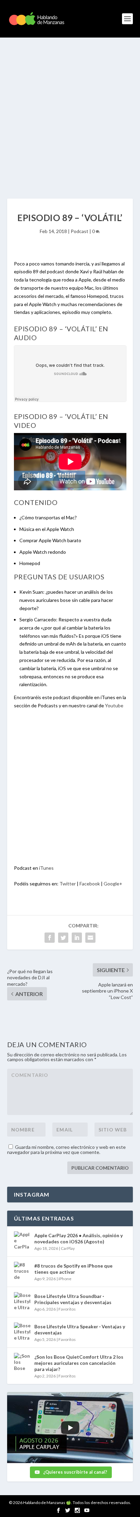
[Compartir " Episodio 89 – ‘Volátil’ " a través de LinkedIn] (77, 937)
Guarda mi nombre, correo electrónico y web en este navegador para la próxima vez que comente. (66, 1149)
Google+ (113, 883)
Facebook (90, 883)
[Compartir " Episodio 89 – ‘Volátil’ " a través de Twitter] (63, 937)
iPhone (64, 1278)
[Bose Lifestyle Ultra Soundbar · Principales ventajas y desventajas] (22, 1300)
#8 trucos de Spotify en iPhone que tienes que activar (73, 1269)
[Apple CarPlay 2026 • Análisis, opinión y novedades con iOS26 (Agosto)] (22, 1239)
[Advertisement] (70, 111)
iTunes (46, 868)
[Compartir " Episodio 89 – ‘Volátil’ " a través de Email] (90, 937)
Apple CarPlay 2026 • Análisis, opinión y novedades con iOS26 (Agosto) (78, 1238)
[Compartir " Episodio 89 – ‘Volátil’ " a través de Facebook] (49, 937)
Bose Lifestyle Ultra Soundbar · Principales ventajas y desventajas (72, 1299)
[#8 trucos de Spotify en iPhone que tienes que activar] (22, 1270)
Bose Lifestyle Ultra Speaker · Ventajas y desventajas (79, 1329)
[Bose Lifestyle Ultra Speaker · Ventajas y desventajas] (22, 1331)
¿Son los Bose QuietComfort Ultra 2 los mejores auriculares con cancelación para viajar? (78, 1363)
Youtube (114, 705)
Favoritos (67, 1309)
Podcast (79, 231)
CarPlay (68, 1248)
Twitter (67, 883)
